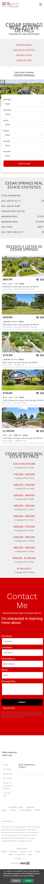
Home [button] (6, 764)
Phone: (4, 670)
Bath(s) (6, 131)
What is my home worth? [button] (7, 786)
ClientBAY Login (16, 807)
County (23, 851)
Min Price (7, 99)
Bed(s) (6, 120)
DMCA (37, 810)
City (30, 851)
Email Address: (8, 658)
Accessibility (25, 810)
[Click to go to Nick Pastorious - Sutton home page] (10, 4)
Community (20, 854)
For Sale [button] (7, 769)
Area (30, 854)
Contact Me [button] (7, 794)
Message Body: (8, 681)
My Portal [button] (7, 778)
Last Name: (6, 647)
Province (13, 851)
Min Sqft (7, 141)
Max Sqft (7, 151)
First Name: (6, 636)
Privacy (13, 810)
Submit (22, 702)
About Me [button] (8, 774)
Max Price (7, 110)
